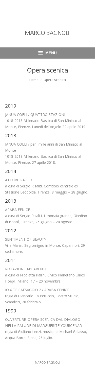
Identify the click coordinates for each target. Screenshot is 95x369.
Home (34, 79)
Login (43, 6)
